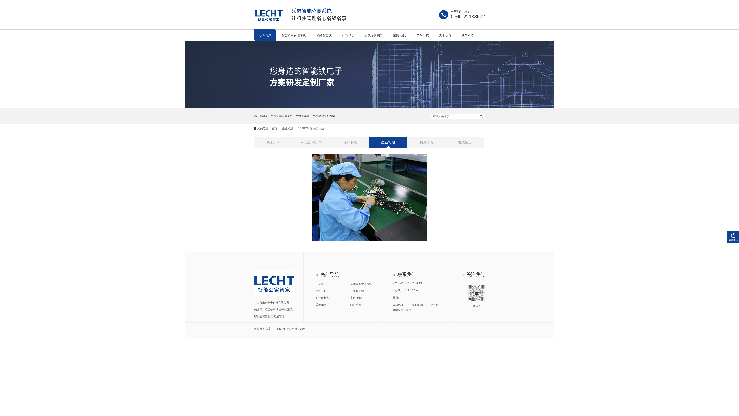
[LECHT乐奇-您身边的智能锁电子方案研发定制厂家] (369, 107)
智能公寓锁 (303, 116)
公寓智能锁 (324, 35)
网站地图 (355, 304)
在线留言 (465, 142)
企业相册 (288, 128)
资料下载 (422, 35)
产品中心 (348, 35)
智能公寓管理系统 (293, 35)
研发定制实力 (373, 35)
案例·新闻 (399, 35)
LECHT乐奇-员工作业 (311, 128)
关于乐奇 (445, 35)
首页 (275, 128)
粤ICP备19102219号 (287, 328)
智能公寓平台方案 (324, 116)
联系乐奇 (467, 35)
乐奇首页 (265, 35)
